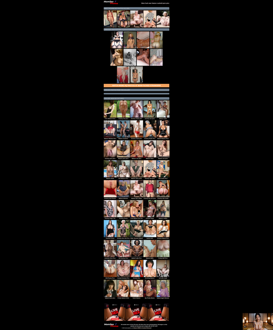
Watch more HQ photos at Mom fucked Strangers (136, 85)
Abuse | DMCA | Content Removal (142, 328)
